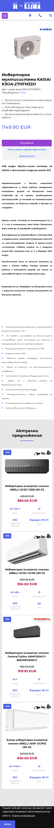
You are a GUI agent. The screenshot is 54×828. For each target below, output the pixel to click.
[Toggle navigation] (5, 16)
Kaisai (23, 92)
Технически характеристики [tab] (27, 149)
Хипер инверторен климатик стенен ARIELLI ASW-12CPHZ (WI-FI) (27, 744)
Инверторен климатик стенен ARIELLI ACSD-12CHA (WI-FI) (27, 571)
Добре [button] (7, 824)
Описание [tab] (26, 143)
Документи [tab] (27, 156)
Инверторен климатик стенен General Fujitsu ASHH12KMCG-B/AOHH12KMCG (27, 657)
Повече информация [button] (23, 815)
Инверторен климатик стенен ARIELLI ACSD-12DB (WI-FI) (27, 488)
